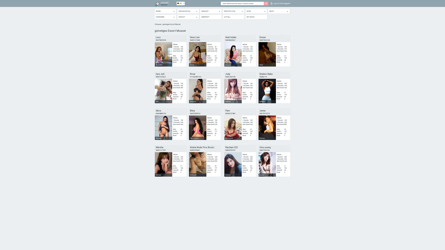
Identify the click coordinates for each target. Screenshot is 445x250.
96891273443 (195, 40)
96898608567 (230, 40)
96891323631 (161, 77)
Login (281, 3)
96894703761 (230, 150)
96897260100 (230, 77)
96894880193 (161, 113)
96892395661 (195, 150)
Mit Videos (251, 17)
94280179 (263, 77)
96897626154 (264, 40)
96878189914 (195, 113)
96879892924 (161, 40)
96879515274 (264, 113)
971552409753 (195, 77)
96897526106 (264, 150)
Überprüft (205, 17)
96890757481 (230, 113)
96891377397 (161, 150)
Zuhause (158, 24)
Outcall (227, 17)
